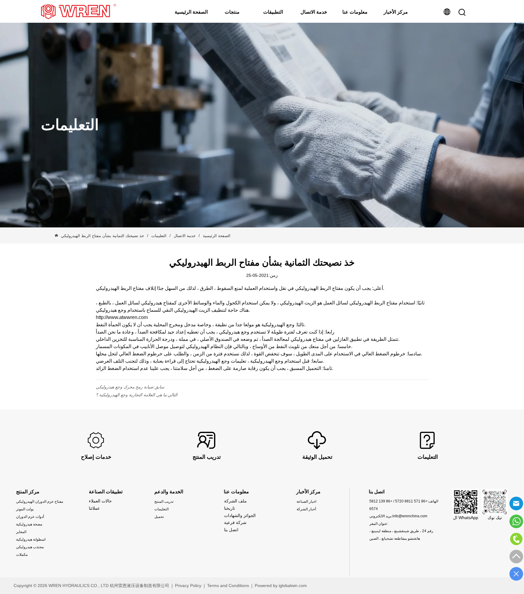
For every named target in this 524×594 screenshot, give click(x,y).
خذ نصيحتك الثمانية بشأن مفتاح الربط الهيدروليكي (102, 235)
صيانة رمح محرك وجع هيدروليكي (124, 386)
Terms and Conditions (228, 585)
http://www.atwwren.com (122, 317)
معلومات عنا (355, 12)
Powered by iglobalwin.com (281, 585)
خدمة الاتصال (314, 12)
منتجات (232, 12)
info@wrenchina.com (409, 516)
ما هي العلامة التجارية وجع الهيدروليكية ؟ (131, 394)
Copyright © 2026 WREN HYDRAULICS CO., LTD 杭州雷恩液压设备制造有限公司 (91, 585)
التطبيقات (273, 12)
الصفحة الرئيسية (191, 12)
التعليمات (158, 235)
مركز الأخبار (396, 12)
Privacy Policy (188, 585)
